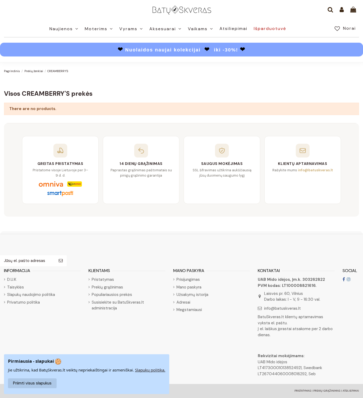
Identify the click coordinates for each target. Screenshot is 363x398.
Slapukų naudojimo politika (31, 294)
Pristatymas (103, 279)
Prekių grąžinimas (107, 287)
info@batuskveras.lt (282, 308)
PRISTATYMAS (302, 390)
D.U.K (11, 279)
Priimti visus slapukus (32, 383)
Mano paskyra (188, 287)
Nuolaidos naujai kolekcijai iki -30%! (182, 50)
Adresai (183, 302)
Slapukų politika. (150, 370)
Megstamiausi (189, 309)
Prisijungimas (188, 279)
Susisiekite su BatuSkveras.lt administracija (118, 305)
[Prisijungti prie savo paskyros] (341, 10)
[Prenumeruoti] (61, 260)
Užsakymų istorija (192, 294)
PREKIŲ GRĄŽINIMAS (326, 390)
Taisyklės (15, 287)
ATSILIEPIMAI (351, 390)
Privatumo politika (23, 302)
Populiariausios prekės (112, 294)
